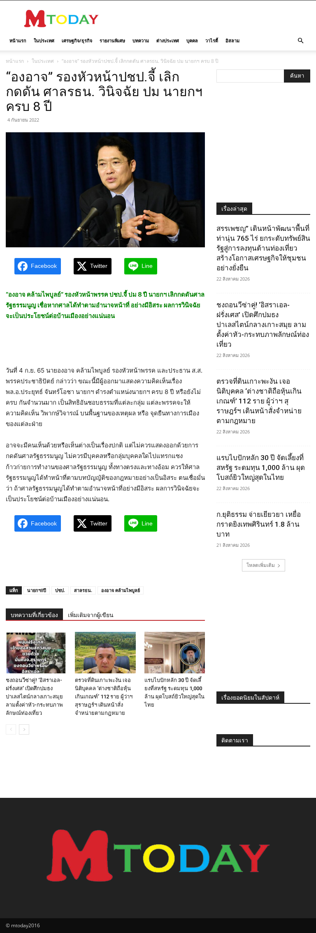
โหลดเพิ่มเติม (260, 565)
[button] (300, 41)
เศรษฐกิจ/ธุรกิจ (77, 40)
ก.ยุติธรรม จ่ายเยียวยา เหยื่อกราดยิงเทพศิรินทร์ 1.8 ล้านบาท (258, 524)
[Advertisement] (213, 18)
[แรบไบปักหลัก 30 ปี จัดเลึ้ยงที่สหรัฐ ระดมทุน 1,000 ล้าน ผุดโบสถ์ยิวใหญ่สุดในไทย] (174, 652)
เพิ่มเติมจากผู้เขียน (91, 615)
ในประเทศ (44, 40)
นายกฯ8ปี (36, 590)
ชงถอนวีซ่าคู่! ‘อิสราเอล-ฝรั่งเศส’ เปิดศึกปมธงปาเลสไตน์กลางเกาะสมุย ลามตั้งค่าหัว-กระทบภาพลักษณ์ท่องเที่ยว (34, 696)
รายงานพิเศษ (112, 40)
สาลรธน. (83, 590)
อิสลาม (232, 40)
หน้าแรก (17, 40)
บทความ (140, 40)
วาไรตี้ (211, 40)
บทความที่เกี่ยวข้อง (34, 615)
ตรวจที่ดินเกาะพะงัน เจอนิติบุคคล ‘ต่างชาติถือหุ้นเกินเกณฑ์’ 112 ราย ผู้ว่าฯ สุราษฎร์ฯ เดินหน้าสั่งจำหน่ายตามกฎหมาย (103, 696)
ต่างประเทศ (167, 40)
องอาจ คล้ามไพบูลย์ (120, 590)
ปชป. (60, 590)
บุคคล (192, 40)
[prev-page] (11, 729)
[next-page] (24, 729)
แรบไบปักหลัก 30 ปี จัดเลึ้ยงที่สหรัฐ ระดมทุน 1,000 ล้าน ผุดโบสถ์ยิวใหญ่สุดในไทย (260, 467)
